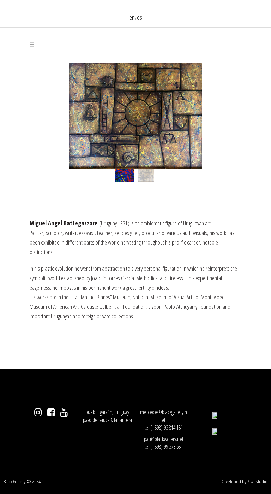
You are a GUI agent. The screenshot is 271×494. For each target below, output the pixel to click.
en (131, 17)
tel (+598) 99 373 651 (163, 447)
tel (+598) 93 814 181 (163, 427)
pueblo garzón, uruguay (107, 412)
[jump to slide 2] (146, 175)
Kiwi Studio (257, 481)
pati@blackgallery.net (163, 439)
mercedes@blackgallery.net (163, 416)
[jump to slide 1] (125, 175)
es (139, 17)
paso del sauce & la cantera (107, 420)
